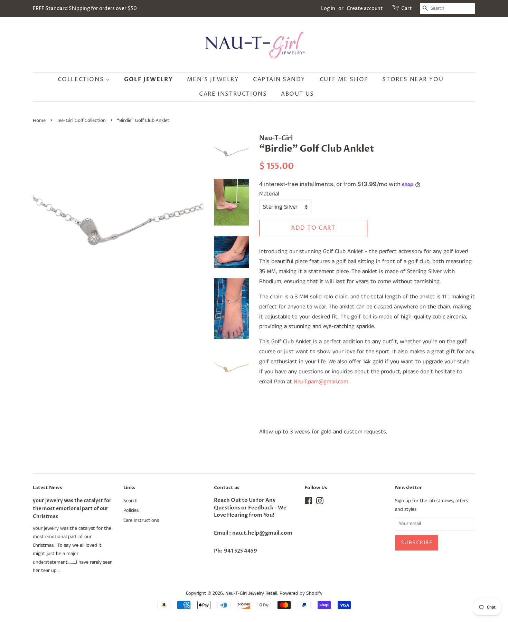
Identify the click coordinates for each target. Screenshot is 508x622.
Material (269, 194)
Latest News (47, 488)
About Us (297, 94)
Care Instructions (233, 94)
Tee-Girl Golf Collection (81, 121)
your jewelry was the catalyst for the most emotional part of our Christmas (72, 508)
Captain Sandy (279, 79)
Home (39, 121)
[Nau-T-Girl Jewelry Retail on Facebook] (308, 502)
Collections (82, 79)
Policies (131, 510)
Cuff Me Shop (344, 79)
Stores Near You (412, 79)
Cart (406, 8)
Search (130, 500)
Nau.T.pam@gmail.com (321, 381)
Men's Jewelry (213, 79)
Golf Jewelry (148, 79)
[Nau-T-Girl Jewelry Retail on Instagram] (319, 502)
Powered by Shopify (301, 593)
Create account (365, 8)
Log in (328, 8)
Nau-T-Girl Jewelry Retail (251, 593)
